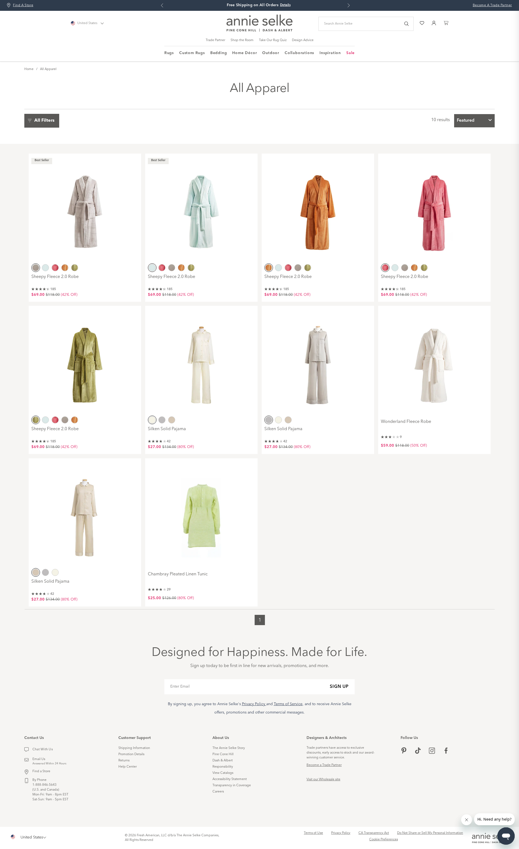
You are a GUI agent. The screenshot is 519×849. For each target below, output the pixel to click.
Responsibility (222, 766)
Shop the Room (242, 40)
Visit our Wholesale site (323, 779)
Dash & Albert (222, 760)
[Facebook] (446, 751)
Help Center (127, 766)
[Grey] (162, 420)
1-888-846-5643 (44, 785)
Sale (350, 53)
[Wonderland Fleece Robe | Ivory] (434, 361)
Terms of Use (313, 833)
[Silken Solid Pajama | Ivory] (201, 361)
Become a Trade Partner (324, 765)
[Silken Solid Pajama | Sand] (84, 514)
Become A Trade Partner (492, 5)
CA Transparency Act (373, 833)
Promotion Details (131, 754)
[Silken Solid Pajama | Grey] (317, 361)
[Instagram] (432, 751)
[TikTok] (418, 751)
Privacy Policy (340, 833)
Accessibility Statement (229, 779)
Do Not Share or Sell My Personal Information (430, 833)
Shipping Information (134, 748)
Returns (123, 760)
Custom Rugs (192, 53)
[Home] (259, 30)
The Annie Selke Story (228, 748)
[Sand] (171, 420)
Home (29, 69)
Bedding (218, 53)
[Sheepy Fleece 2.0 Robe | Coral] (434, 209)
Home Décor (244, 53)
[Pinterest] (404, 751)
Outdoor (270, 53)
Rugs (169, 53)
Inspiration (330, 53)
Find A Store (23, 5)
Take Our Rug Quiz (273, 40)
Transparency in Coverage (231, 785)
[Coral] (55, 267)
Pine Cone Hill (223, 754)
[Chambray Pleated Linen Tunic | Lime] (201, 514)
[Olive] (74, 267)
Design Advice (303, 40)
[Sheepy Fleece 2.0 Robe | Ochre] (317, 209)
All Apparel (48, 69)
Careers (218, 791)
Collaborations (299, 53)
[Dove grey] (35, 267)
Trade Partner (215, 40)
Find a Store (41, 771)
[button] (43, 121)
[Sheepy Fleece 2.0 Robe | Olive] (84, 361)
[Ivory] (152, 420)
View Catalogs (222, 773)
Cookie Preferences (383, 839)
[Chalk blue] (45, 267)
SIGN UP (339, 687)
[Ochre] (65, 267)
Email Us (38, 759)
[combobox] (474, 120)
